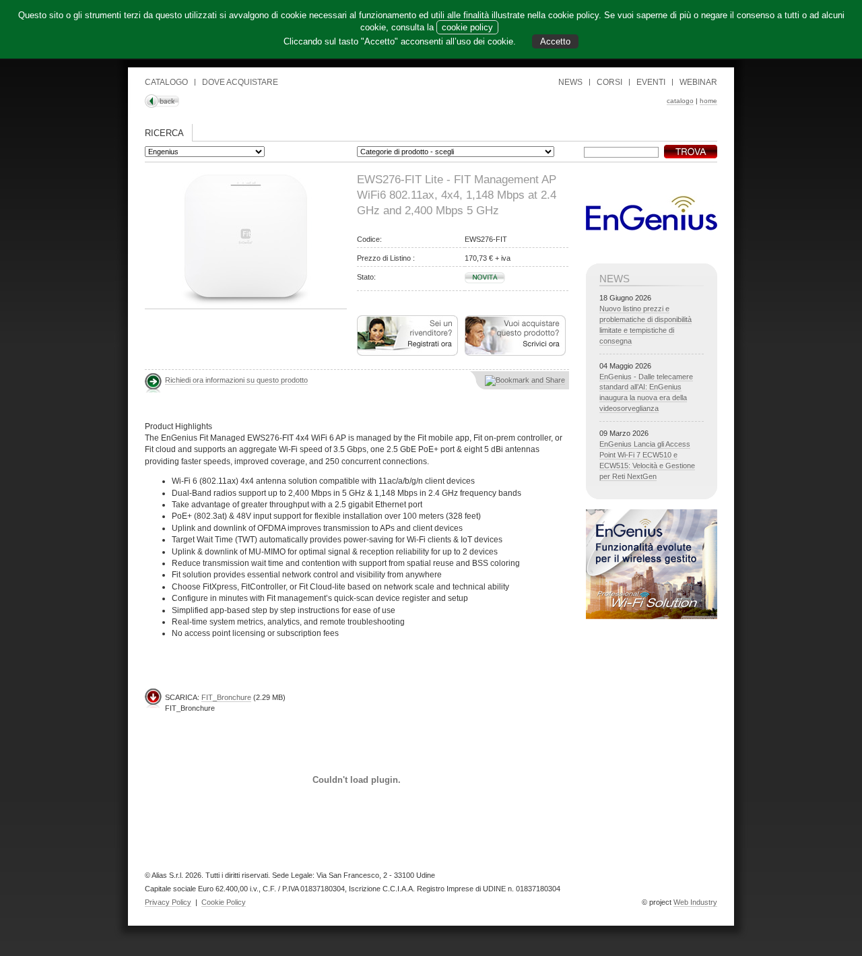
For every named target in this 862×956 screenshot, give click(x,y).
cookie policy (467, 27)
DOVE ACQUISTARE (240, 82)
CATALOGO (166, 82)
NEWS (570, 82)
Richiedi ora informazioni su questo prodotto (236, 380)
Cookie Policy (223, 902)
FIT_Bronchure (226, 697)
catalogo (680, 100)
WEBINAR (698, 82)
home (708, 100)
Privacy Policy (168, 902)
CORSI (609, 82)
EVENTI (650, 82)
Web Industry (695, 902)
